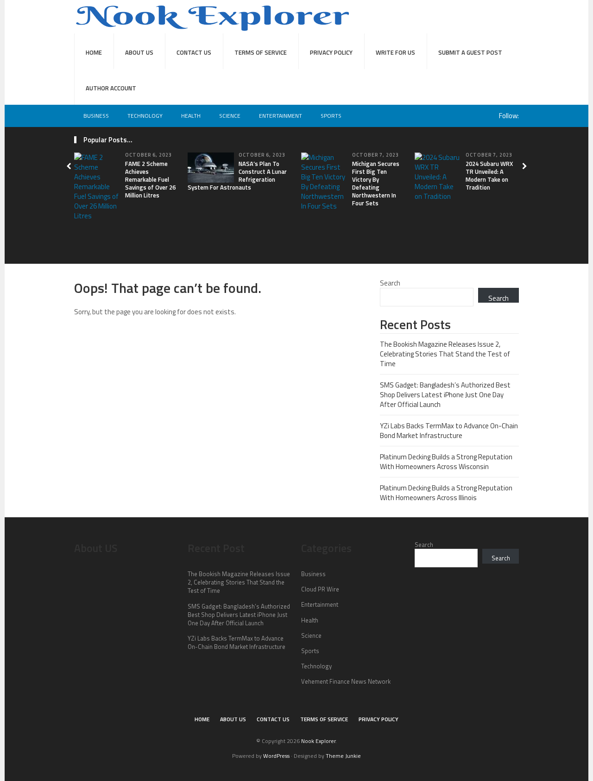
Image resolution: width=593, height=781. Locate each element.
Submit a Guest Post (470, 52)
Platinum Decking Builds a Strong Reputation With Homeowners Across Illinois (446, 493)
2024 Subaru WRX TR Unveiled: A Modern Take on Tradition (489, 175)
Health (191, 115)
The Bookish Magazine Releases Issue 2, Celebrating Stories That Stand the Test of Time (445, 354)
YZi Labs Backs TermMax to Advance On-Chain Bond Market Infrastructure (449, 430)
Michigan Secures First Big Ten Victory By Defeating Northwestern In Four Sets (375, 183)
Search (390, 283)
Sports (331, 115)
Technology (145, 115)
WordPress (276, 755)
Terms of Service (260, 52)
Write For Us (395, 52)
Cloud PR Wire (320, 589)
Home (94, 52)
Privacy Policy (331, 52)
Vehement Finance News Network (346, 681)
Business (96, 115)
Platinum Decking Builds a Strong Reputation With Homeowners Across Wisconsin (446, 461)
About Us (139, 52)
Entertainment (280, 115)
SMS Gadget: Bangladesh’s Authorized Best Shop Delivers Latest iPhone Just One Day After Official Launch (445, 395)
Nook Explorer (318, 741)
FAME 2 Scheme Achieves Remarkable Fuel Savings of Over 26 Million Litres (150, 179)
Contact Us (194, 52)
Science (229, 115)
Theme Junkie (343, 755)
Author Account (111, 88)
